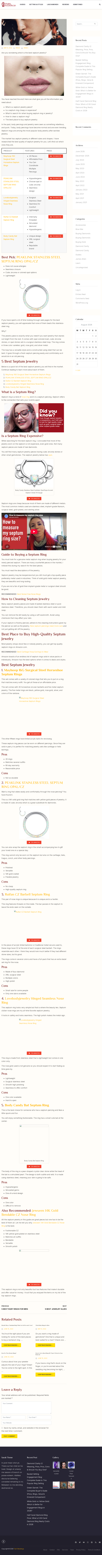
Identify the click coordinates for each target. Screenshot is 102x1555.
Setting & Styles (36, 4)
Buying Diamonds (83, 233)
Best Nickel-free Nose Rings (29, 594)
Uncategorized (82, 267)
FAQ (58, 1550)
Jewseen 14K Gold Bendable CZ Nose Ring (29, 1213)
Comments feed (82, 298)
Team (72, 1550)
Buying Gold (81, 242)
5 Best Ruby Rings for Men (14, 1309)
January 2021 (81, 202)
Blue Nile (79, 229)
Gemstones (77, 4)
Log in (78, 290)
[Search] (95, 24)
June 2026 (80, 151)
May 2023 (80, 168)
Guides (22, 4)
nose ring (25, 397)
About (45, 1550)
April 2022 (80, 185)
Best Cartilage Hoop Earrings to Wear (32, 652)
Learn (78, 263)
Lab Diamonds (52, 4)
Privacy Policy (80, 1550)
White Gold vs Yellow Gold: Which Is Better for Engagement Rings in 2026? (86, 92)
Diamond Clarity (82, 246)
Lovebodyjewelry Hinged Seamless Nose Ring (24, 384)
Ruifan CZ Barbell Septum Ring (18, 381)
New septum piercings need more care (46, 626)
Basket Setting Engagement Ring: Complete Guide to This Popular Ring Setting (85, 65)
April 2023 (80, 173)
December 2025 (82, 156)
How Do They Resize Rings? (8, 1353)
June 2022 (80, 177)
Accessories (81, 225)
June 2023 (80, 164)
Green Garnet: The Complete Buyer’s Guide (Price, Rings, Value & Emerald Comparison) (86, 78)
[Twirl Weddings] (8, 4)
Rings (18, 48)
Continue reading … (11, 1345)
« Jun (78, 370)
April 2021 (80, 198)
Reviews (65, 4)
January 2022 (81, 190)
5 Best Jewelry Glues (56, 1309)
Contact (52, 1550)
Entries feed (81, 294)
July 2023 (80, 160)
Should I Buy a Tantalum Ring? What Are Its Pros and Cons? (16, 1325)
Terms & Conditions (94, 1550)
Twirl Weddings (19, 1549)
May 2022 (80, 181)
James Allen (81, 259)
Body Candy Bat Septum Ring (17, 387)
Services (65, 1550)
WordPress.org (82, 303)
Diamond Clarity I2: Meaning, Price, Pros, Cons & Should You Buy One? (85, 51)
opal (50, 455)
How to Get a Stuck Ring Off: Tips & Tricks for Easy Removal (49, 1354)
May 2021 (80, 194)
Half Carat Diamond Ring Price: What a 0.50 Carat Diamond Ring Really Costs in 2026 (86, 106)
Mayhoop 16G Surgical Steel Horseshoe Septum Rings (28, 374)
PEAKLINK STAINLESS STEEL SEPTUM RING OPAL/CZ (31, 259)
